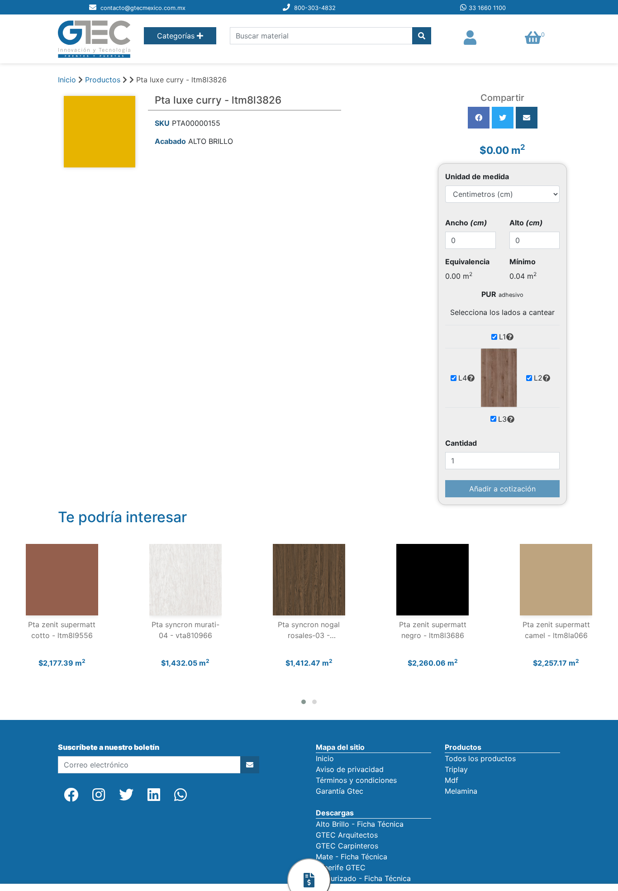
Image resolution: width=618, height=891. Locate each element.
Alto (526, 222)
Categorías (177, 35)
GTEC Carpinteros (347, 845)
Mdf (451, 780)
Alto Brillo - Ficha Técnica (360, 824)
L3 (502, 419)
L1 (502, 336)
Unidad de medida (477, 176)
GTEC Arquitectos (347, 834)
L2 (538, 377)
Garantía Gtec (339, 791)
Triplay (456, 769)
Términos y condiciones (356, 780)
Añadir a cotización (502, 488)
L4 (462, 377)
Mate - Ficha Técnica (351, 856)
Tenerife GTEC (341, 867)
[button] (303, 701)
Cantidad (461, 443)
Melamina (461, 791)
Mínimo (522, 261)
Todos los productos (480, 758)
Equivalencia (467, 261)
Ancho (466, 222)
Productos (102, 79)
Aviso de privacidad (350, 769)
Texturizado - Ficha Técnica (363, 878)
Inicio (67, 79)
